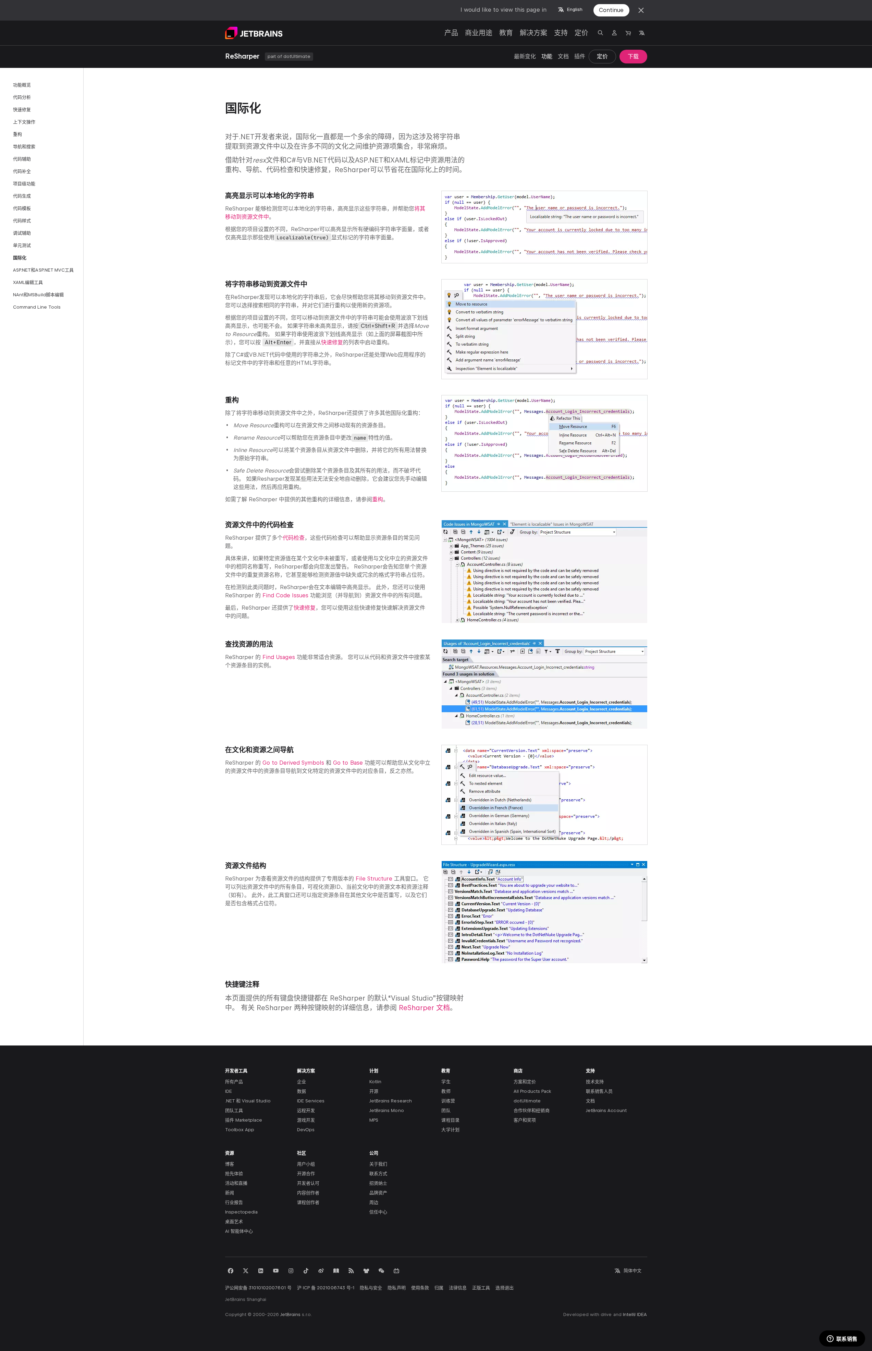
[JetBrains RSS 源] (351, 1270)
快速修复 (22, 109)
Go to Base (348, 763)
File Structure (374, 878)
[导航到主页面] (254, 33)
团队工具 (234, 1110)
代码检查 (294, 538)
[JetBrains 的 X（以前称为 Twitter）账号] (245, 1270)
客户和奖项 (525, 1120)
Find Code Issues (285, 595)
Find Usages (278, 657)
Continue (611, 10)
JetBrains (290, 1314)
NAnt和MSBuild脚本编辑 (38, 294)
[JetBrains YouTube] (275, 1270)
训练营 (448, 1100)
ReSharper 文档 (424, 1008)
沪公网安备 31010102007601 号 (258, 1287)
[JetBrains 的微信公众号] (381, 1270)
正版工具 (481, 1287)
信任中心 (378, 1212)
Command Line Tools (37, 307)
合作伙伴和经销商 (531, 1110)
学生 (445, 1081)
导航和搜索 (24, 146)
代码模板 (22, 208)
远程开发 (306, 1110)
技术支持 (595, 1081)
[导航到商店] (628, 32)
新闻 (229, 1192)
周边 (373, 1202)
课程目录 (450, 1120)
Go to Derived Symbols (293, 763)
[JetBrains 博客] (336, 1270)
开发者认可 (308, 1183)
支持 (561, 33)
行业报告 (234, 1202)
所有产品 (234, 1081)
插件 (579, 56)
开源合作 (306, 1173)
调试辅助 (22, 233)
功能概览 (22, 84)
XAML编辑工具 (28, 282)
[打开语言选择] (641, 32)
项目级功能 (24, 183)
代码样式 (22, 220)
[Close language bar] (641, 10)
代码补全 (22, 171)
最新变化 (525, 56)
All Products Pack (532, 1091)
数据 (301, 1091)
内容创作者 (308, 1192)
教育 (506, 33)
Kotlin (375, 1081)
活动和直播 (236, 1183)
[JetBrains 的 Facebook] (230, 1270)
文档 (563, 56)
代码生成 (22, 196)
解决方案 (533, 33)
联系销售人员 (599, 1091)
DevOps (306, 1129)
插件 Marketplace (243, 1120)
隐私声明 (396, 1287)
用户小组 (306, 1164)
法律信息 (458, 1287)
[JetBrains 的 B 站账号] (396, 1270)
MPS (373, 1120)
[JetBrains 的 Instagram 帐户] (290, 1270)
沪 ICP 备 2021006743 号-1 (325, 1287)
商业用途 (478, 33)
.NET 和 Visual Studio (248, 1100)
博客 (229, 1164)
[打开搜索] (600, 32)
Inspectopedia (241, 1212)
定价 (581, 33)
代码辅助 (22, 159)
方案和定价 (525, 1081)
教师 (445, 1091)
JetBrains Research (390, 1100)
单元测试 (22, 245)
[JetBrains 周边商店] (366, 1270)
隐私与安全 (371, 1287)
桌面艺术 (234, 1221)
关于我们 (378, 1164)
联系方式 (378, 1173)
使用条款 (420, 1287)
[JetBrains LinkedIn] (260, 1270)
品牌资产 (378, 1192)
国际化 (19, 257)
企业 (301, 1081)
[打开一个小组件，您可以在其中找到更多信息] (842, 1339)
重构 (17, 134)
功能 (546, 56)
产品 (451, 33)
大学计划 (450, 1129)
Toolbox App (240, 1129)
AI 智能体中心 (239, 1231)
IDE (228, 1091)
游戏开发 (306, 1120)
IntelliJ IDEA (635, 1314)
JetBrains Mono (386, 1110)
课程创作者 (308, 1202)
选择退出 (504, 1287)
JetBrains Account (606, 1110)
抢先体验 (234, 1173)
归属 (438, 1287)
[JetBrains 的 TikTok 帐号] (305, 1270)
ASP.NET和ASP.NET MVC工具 (43, 270)
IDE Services (310, 1100)
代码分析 (22, 97)
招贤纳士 (378, 1183)
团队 (445, 1110)
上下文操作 (24, 121)
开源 (373, 1091)
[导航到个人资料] (614, 32)
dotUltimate (527, 1100)
